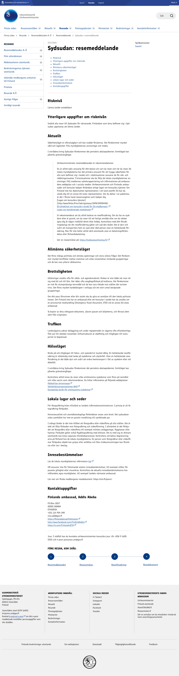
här (89, 461)
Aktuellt (56, 64)
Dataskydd (97, 644)
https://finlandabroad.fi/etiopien (63, 519)
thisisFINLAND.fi (145, 607)
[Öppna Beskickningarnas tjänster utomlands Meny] (41, 70)
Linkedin (96, 604)
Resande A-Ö (10, 93)
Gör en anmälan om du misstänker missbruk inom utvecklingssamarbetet (157, 615)
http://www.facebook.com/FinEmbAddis (66, 522)
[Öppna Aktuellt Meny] (54, 28)
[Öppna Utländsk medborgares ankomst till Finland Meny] (41, 79)
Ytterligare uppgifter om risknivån (69, 61)
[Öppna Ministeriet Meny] (111, 28)
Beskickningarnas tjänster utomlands (17, 70)
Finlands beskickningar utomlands (36, 644)
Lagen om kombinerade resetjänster (74, 209)
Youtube (96, 611)
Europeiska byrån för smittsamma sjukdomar (69, 389)
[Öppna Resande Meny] (70, 28)
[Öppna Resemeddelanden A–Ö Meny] (41, 50)
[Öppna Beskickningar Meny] (132, 28)
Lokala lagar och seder (63, 80)
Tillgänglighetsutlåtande (125, 644)
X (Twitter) (97, 597)
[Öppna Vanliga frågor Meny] (41, 99)
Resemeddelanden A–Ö (41, 35)
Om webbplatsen (71, 644)
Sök (171, 16)
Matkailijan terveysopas (59, 383)
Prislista (8, 87)
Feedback (153, 644)
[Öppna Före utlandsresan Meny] (41, 56)
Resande (23, 35)
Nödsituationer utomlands (17, 62)
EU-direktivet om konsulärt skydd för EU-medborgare (82, 206)
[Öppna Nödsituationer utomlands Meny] (41, 62)
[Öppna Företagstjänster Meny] (93, 28)
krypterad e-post (16, 616)
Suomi (82, 3)
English (101, 3)
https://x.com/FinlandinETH (61, 525)
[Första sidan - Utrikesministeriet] (25, 16)
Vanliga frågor (11, 99)
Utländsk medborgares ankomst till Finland (20, 79)
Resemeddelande (63, 35)
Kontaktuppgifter (61, 86)
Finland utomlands (145, 604)
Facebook (97, 607)
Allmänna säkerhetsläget (64, 67)
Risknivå (57, 58)
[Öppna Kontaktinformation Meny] (158, 28)
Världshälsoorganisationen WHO (63, 386)
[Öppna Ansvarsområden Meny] (39, 28)
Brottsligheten (60, 70)
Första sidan (9, 35)
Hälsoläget (58, 76)
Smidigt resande (12, 105)
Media (173, 2)
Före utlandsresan (13, 56)
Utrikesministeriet (145, 600)
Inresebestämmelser (62, 83)
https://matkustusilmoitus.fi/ (94, 240)
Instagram (97, 600)
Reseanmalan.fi (144, 611)
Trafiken (56, 73)
